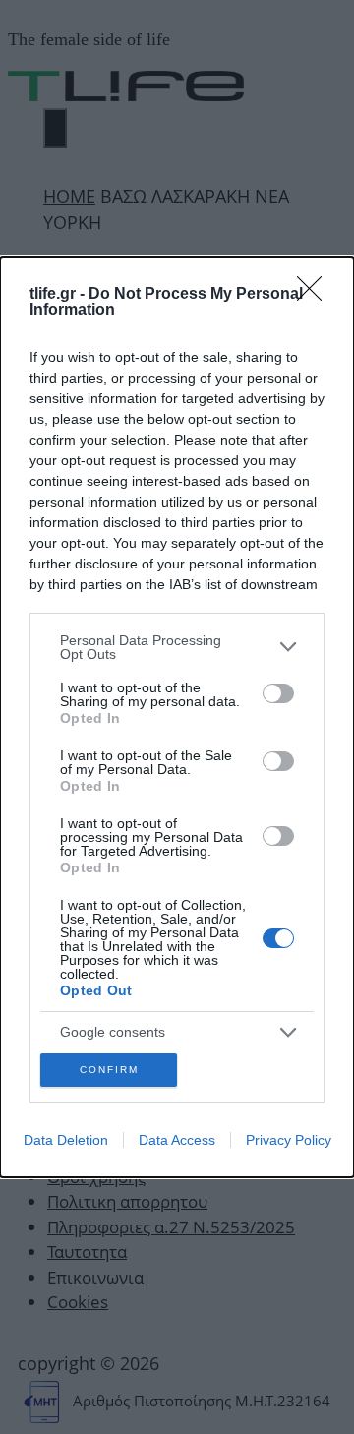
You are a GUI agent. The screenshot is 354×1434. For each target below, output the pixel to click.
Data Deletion (66, 1140)
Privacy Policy (288, 1140)
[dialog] (177, 717)
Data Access (177, 1140)
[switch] (278, 693)
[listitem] (177, 647)
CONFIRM (109, 1069)
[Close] (315, 295)
